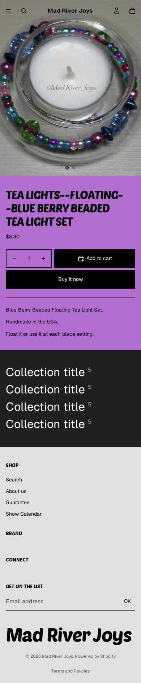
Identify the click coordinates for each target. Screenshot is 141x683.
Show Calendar (24, 513)
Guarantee (18, 502)
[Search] (24, 11)
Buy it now (70, 279)
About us (16, 491)
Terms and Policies (70, 671)
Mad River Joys (57, 656)
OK (127, 601)
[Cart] (132, 11)
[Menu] (8, 11)
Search (14, 479)
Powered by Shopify (95, 656)
